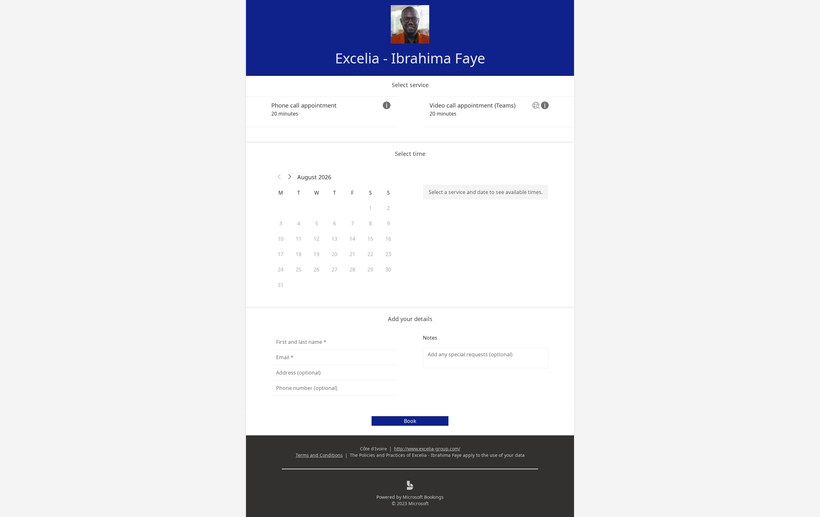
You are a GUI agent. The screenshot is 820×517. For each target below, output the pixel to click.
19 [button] (316, 254)
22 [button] (370, 254)
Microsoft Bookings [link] (423, 497)
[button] (279, 177)
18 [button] (298, 254)
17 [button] (280, 254)
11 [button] (298, 238)
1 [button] (370, 208)
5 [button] (316, 223)
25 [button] (298, 269)
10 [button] (280, 238)
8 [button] (370, 223)
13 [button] (334, 238)
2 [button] (388, 208)
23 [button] (388, 254)
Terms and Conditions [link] (319, 455)
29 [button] (370, 269)
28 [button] (352, 269)
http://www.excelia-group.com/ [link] (427, 449)
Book (410, 420)
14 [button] (352, 238)
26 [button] (316, 269)
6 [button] (334, 223)
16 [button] (388, 238)
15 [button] (370, 238)
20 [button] (334, 254)
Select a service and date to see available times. (486, 192)
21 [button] (352, 254)
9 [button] (388, 223)
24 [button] (280, 269)
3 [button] (280, 223)
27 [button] (334, 269)
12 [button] (316, 238)
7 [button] (352, 223)
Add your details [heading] (410, 319)
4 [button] (298, 223)
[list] (410, 111)
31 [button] (280, 284)
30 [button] (388, 269)
